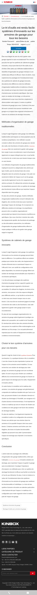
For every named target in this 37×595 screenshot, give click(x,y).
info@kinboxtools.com (11, 557)
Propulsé (27, 44)
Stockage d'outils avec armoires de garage (14, 509)
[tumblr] (16, 542)
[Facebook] (3, 542)
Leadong (23, 587)
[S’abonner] (32, 573)
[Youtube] (13, 542)
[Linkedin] (6, 542)
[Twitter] (9, 542)
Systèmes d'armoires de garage (11, 505)
